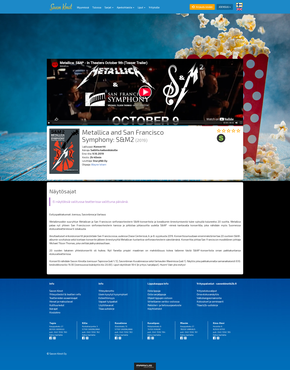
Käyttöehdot (155, 308)
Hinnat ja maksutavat (61, 301)
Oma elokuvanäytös (208, 294)
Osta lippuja (154, 290)
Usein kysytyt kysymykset (113, 294)
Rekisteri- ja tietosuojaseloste (164, 305)
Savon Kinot (56, 290)
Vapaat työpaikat (108, 301)
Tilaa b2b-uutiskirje (207, 305)
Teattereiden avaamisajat (63, 297)
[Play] (49, 122)
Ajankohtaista (125, 7)
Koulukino (54, 312)
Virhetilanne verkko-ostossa (163, 301)
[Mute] (236, 122)
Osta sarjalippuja (157, 294)
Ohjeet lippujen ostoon (160, 297)
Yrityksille (154, 7)
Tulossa (96, 7)
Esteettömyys (107, 297)
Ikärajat (53, 308)
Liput (141, 7)
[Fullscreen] (241, 122)
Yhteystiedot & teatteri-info (65, 294)
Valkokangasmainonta (209, 297)
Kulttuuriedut (56, 305)
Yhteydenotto (106, 290)
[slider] (137, 123)
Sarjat (108, 7)
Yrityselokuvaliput (207, 290)
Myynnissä (83, 7)
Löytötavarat (106, 305)
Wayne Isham (98, 164)
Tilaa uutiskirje (106, 308)
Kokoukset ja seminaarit (210, 301)
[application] (145, 92)
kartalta (59, 335)
